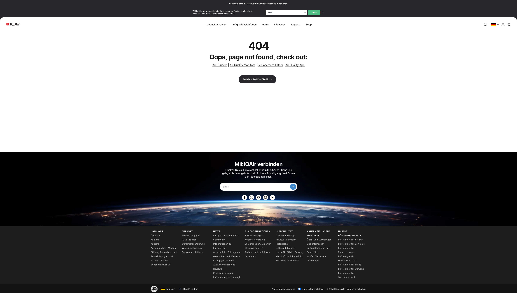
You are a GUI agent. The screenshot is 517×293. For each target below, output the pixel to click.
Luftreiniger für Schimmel (351, 243)
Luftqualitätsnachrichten (226, 235)
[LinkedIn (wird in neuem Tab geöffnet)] (272, 197)
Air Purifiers (219, 65)
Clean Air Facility (253, 248)
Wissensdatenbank (192, 248)
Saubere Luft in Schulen (257, 252)
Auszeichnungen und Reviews (224, 266)
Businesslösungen (253, 235)
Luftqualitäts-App (285, 235)
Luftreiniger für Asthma (350, 239)
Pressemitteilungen (223, 273)
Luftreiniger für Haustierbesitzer (347, 258)
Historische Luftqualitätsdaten (285, 245)
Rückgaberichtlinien (192, 252)
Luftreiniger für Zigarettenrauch (346, 250)
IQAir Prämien (189, 239)
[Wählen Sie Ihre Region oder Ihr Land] (495, 24)
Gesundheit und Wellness (226, 256)
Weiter (314, 12)
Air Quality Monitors (242, 65)
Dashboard (250, 256)
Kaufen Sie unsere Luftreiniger (316, 258)
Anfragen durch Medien (163, 248)
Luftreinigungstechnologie (227, 277)
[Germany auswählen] (495, 24)
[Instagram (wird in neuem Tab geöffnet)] (265, 197)
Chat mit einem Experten (257, 243)
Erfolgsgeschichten (223, 260)
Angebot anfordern (254, 239)
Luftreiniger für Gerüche (351, 268)
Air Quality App (295, 65)
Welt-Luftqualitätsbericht (289, 256)
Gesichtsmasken (315, 243)
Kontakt (155, 239)
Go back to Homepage (255, 79)
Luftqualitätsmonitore (318, 248)
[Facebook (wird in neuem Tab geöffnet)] (244, 197)
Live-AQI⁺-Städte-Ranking (289, 252)
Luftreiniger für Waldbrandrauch (347, 275)
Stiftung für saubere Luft (164, 252)
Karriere (155, 243)
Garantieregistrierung (193, 243)
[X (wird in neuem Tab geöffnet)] (251, 197)
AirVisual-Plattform (286, 239)
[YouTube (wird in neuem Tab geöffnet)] (258, 197)
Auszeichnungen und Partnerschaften (162, 258)
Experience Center (161, 264)
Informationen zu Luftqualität (222, 245)
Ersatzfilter (313, 252)
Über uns (155, 235)
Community (219, 239)
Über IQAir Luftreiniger (319, 239)
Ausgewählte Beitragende (226, 252)
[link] (485, 24)
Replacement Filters (270, 65)
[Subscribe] (293, 187)
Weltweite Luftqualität (287, 260)
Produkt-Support (191, 235)
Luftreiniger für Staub (349, 264)
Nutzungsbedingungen (283, 289)
